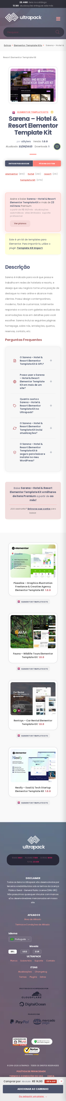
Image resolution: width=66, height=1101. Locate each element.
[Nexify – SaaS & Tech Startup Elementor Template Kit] (33, 772)
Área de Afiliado (32, 919)
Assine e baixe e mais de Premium (33, 202)
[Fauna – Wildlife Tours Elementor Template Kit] (33, 638)
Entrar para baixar (19, 163)
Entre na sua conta (39, 508)
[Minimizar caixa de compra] (61, 1081)
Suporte (39, 960)
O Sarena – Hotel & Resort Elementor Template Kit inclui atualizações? (31, 428)
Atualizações (25, 971)
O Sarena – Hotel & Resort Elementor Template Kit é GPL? (32, 361)
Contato (50, 960)
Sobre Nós (25, 960)
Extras (7, 45)
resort (47, 174)
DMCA (50, 1076)
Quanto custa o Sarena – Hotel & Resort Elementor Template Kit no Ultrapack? (30, 405)
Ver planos (20, 223)
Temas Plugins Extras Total (33, 859)
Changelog (41, 971)
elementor (11, 174)
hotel (31, 174)
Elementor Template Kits (28, 45)
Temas (23, 976)
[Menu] (58, 18)
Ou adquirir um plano (33, 1096)
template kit (27, 180)
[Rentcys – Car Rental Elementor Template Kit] (33, 705)
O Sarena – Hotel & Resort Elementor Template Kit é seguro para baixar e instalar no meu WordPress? (32, 452)
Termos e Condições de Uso (26, 1076)
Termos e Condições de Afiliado (32, 924)
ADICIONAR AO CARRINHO (33, 1089)
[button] (57, 146)
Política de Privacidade (31, 1071)
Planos (13, 960)
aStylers (26, 141)
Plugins (33, 976)
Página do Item (47, 163)
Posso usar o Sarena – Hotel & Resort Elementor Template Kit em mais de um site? (32, 381)
